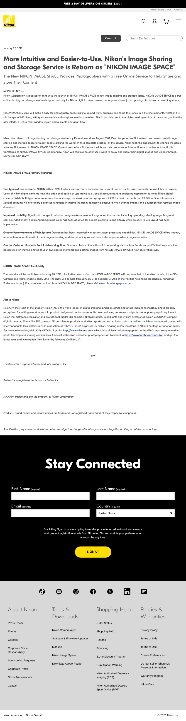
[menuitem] (12, 715)
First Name (25, 488)
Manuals (57, 646)
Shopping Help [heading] (113, 610)
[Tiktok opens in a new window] (42, 591)
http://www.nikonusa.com (78, 330)
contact (110, 38)
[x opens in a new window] (110, 591)
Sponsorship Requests (21, 660)
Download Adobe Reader (67, 663)
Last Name (110, 488)
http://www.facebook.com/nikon (144, 335)
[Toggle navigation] (179, 21)
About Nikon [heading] (22, 610)
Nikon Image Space (64, 655)
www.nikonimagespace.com (115, 283)
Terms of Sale (149, 638)
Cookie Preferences (152, 655)
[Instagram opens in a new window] (76, 591)
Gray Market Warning (109, 665)
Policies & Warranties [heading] (153, 613)
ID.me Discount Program (111, 656)
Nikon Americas (12, 715)
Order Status (104, 623)
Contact (12, 685)
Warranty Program (152, 675)
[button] (14, 4)
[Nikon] (9, 21)
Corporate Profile (18, 668)
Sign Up (99, 552)
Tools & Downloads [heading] (65, 613)
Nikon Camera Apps (64, 630)
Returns (101, 639)
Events (12, 631)
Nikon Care (147, 684)
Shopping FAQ (105, 631)
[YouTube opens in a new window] (59, 591)
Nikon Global (34, 715)
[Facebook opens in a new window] (93, 591)
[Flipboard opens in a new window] (144, 591)
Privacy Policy (149, 630)
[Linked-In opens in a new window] (127, 591)
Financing (102, 648)
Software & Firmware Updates (70, 638)
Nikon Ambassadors (20, 677)
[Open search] (143, 21)
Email (21, 506)
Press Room (15, 623)
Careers (13, 639)
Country (108, 506)
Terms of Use (149, 646)
